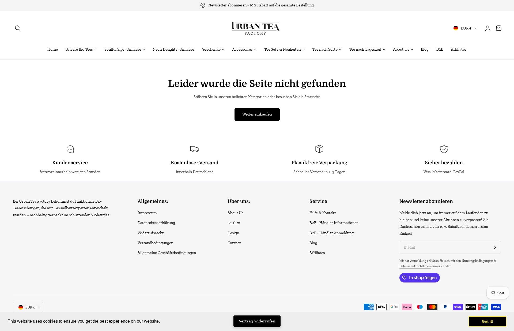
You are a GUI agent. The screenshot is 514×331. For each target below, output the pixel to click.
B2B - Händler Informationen (333, 223)
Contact (234, 242)
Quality (234, 223)
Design (233, 232)
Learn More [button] (172, 321)
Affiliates (317, 253)
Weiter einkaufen (257, 114)
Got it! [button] (487, 321)
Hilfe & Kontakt (322, 212)
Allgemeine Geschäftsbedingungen (167, 253)
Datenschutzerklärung (156, 223)
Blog (313, 242)
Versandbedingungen (155, 242)
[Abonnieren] (494, 247)
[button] (17, 28)
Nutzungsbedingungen (478, 261)
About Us (235, 212)
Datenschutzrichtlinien (415, 266)
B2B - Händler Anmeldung (331, 232)
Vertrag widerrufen (257, 320)
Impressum (147, 212)
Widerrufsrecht (151, 232)
